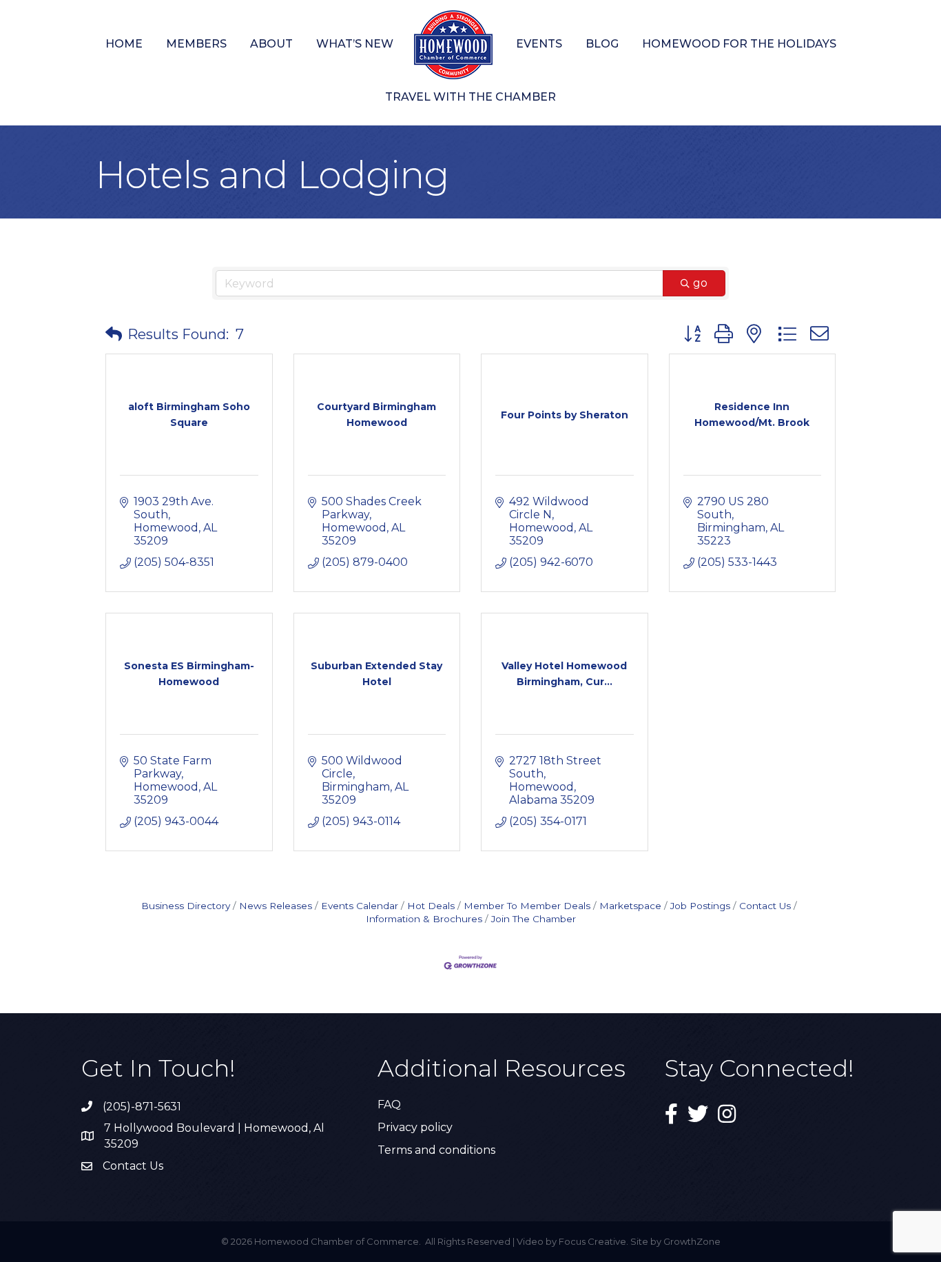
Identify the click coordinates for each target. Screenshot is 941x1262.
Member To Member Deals (527, 905)
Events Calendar (359, 905)
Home (124, 43)
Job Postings (700, 905)
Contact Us (765, 905)
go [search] (700, 282)
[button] (113, 334)
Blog (602, 43)
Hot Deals (431, 905)
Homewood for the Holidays (739, 43)
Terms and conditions (436, 1150)
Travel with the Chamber (470, 96)
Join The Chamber (533, 918)
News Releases (275, 905)
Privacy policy (415, 1127)
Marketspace (630, 905)
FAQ (389, 1104)
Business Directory (185, 905)
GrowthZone (692, 1241)
